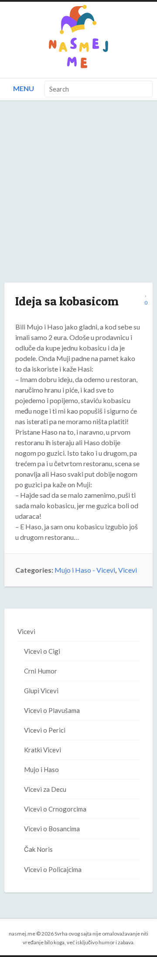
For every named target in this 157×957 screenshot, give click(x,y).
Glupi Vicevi (41, 691)
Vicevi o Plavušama (52, 710)
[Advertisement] (78, 200)
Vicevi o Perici (44, 730)
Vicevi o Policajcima (53, 869)
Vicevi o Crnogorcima (55, 809)
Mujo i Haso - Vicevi (85, 570)
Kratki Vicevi (42, 750)
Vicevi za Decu (45, 789)
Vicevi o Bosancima (52, 829)
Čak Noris (38, 849)
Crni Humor (40, 671)
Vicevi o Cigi (42, 651)
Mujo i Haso (41, 769)
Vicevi (127, 570)
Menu (23, 88)
